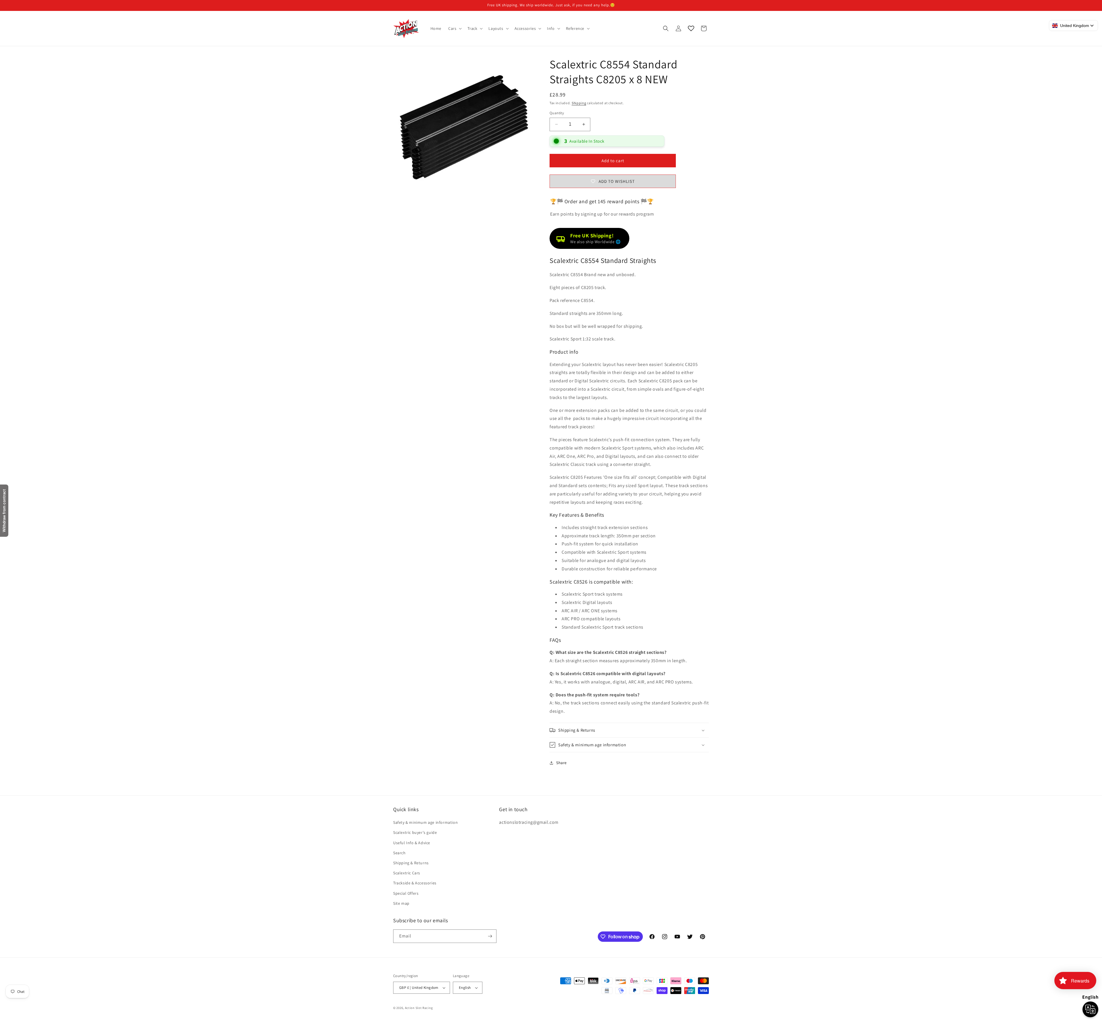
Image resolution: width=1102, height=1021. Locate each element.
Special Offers (405, 893)
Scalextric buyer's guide (415, 832)
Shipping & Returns (411, 862)
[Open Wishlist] (691, 28)
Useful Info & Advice (411, 842)
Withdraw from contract (4, 510)
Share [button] (561, 762)
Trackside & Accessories (414, 883)
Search (399, 852)
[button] (454, 28)
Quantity (557, 113)
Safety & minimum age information (425, 822)
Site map (401, 903)
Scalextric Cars (406, 872)
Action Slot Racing (419, 1008)
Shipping (579, 103)
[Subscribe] (490, 936)
